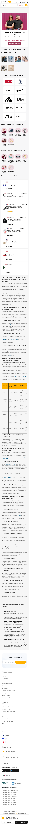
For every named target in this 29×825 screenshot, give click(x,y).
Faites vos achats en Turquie (9, 802)
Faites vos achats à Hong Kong (10, 796)
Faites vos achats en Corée (9, 798)
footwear (4, 339)
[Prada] (8, 108)
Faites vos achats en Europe (9, 804)
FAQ (3, 716)
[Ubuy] (9, 2)
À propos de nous (22, 813)
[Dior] (20, 99)
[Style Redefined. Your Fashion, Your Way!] (14, 21)
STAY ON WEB (7, 822)
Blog (3, 723)
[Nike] (20, 90)
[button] (18, 3)
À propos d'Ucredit (6, 719)
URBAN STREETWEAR (23, 228)
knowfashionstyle (23, 264)
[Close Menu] (1, 3)
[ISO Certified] (15, 783)
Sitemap (4, 685)
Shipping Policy (5, 693)
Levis (20, 515)
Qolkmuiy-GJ (24, 193)
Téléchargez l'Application (8, 706)
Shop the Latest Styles (14, 43)
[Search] (26, 5)
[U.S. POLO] (20, 81)
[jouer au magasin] (14, 771)
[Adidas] (8, 99)
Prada (12, 339)
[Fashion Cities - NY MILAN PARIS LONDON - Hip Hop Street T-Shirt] (5, 232)
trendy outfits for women (11, 324)
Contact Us (5, 678)
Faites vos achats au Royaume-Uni (11, 792)
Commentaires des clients (8, 711)
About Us (4, 676)
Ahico (25, 251)
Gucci (16, 376)
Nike (17, 339)
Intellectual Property (7, 683)
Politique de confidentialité (9, 813)
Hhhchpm (24, 204)
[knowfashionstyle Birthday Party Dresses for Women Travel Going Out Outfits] (4, 268)
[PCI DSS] (5, 783)
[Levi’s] (8, 81)
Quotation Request (7, 681)
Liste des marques (6, 709)
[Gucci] (20, 117)
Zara (10, 355)
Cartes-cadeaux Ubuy (7, 721)
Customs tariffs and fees (8, 690)
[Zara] (8, 117)
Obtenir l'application (21, 822)
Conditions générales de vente (10, 811)
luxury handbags (7, 477)
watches (20, 338)
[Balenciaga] (20, 108)
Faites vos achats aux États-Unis (10, 790)
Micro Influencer (6, 695)
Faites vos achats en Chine (9, 800)
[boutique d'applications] (6, 771)
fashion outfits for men (11, 464)
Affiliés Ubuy (5, 726)
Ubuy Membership (6, 698)
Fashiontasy (24, 182)
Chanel (24, 376)
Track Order (5, 688)
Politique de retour (6, 714)
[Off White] (8, 90)
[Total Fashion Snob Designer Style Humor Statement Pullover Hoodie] (5, 220)
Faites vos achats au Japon (9, 794)
